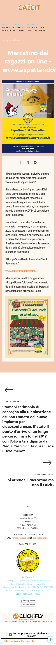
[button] (28, 506)
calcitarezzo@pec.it (41, 537)
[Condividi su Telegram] (35, 162)
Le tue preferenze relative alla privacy (31, 634)
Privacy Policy (29, 601)
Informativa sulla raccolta (19, 641)
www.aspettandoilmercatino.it (21, 271)
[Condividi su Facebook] (21, 162)
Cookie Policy (29, 605)
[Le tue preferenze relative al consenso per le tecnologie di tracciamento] (51, 639)
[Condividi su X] (28, 162)
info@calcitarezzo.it (19, 537)
